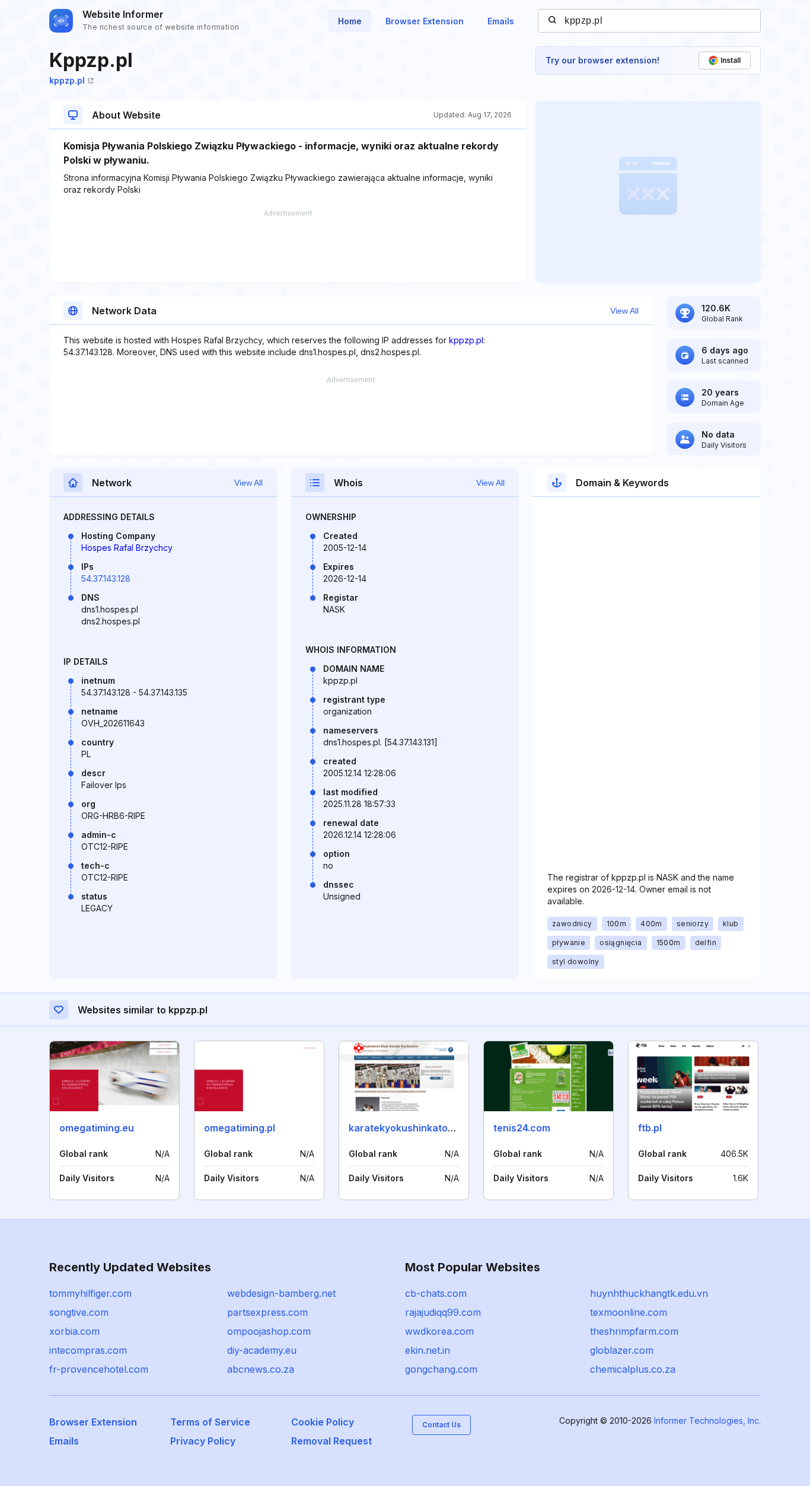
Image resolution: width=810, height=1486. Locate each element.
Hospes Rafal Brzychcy (127, 548)
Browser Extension (424, 21)
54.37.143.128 (105, 578)
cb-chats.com (436, 1293)
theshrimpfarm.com (634, 1331)
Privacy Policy (202, 1441)
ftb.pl (650, 1128)
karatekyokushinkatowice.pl (414, 1128)
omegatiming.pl (239, 1128)
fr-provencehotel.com (98, 1369)
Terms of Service (210, 1422)
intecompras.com (88, 1350)
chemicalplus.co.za (632, 1369)
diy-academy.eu (261, 1350)
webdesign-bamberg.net (281, 1293)
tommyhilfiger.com (90, 1293)
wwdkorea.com (439, 1331)
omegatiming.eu (96, 1128)
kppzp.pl (67, 80)
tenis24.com (521, 1128)
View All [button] (624, 310)
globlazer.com (621, 1350)
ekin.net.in (427, 1350)
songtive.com (79, 1312)
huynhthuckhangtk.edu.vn (649, 1293)
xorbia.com (74, 1331)
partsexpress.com (267, 1312)
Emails (500, 21)
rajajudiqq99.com (443, 1312)
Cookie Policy (322, 1422)
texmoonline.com (628, 1312)
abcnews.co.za (260, 1369)
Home (350, 21)
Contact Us (441, 1424)
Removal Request (331, 1441)
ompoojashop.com (269, 1331)
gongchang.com (441, 1369)
